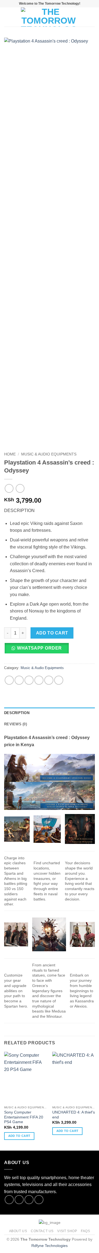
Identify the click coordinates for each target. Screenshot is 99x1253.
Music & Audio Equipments (48, 454)
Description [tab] (16, 713)
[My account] (83, 17)
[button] (7, 17)
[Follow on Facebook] (9, 1199)
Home (10, 454)
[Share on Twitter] (29, 680)
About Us (18, 1231)
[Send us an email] (38, 1199)
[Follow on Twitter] (29, 1199)
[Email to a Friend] (38, 680)
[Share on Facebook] (19, 680)
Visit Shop (67, 1231)
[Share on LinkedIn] (58, 680)
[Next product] (9, 488)
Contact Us (42, 1231)
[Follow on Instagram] (19, 1199)
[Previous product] (20, 488)
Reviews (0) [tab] (15, 724)
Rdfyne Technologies (49, 1245)
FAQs (85, 1231)
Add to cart (52, 633)
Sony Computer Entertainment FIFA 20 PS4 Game (23, 1117)
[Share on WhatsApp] (9, 680)
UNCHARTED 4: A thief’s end (73, 1114)
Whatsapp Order (39, 648)
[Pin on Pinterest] (48, 680)
